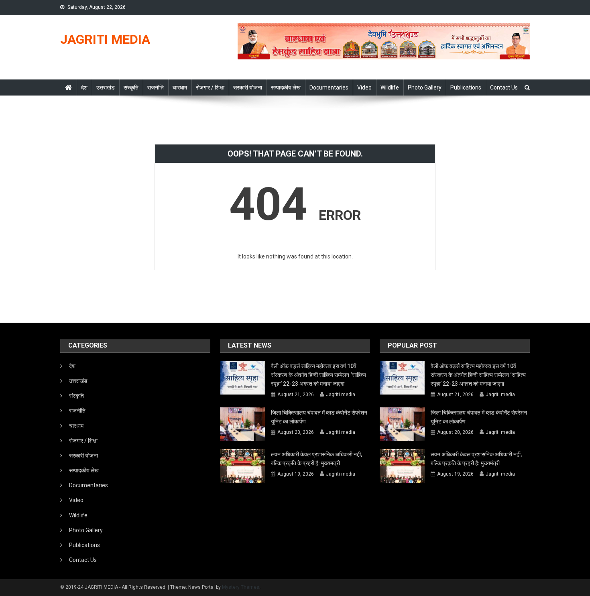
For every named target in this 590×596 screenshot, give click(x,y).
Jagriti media (340, 394)
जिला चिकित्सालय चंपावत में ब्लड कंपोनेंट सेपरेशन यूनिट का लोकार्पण (319, 417)
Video (364, 87)
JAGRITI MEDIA (105, 39)
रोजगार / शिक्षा (210, 87)
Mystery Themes (240, 587)
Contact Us (504, 87)
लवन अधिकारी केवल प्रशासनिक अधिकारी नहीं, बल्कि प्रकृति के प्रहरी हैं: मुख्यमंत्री (316, 458)
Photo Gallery (424, 87)
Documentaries (328, 87)
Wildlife (389, 87)
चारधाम (180, 87)
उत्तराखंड (105, 87)
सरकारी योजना (247, 87)
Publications (465, 87)
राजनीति (155, 87)
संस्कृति (131, 87)
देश (84, 87)
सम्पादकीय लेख (286, 87)
